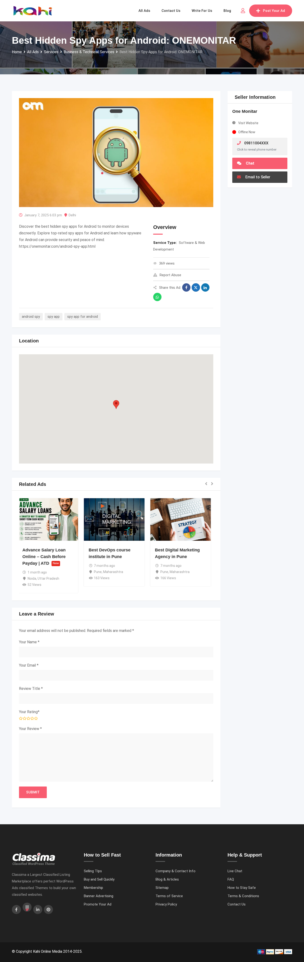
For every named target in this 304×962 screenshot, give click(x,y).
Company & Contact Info (175, 871)
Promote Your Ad (97, 904)
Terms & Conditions (243, 896)
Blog (227, 11)
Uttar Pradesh (50, 578)
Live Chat (235, 871)
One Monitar (244, 111)
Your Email (28, 665)
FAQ (231, 879)
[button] (116, 404)
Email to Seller (257, 177)
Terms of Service (169, 896)
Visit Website (248, 123)
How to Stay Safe (242, 888)
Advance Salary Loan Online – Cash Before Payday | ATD (45, 557)
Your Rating (29, 712)
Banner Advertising (98, 896)
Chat (249, 163)
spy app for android (82, 316)
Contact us (171, 11)
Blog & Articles (167, 879)
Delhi (72, 215)
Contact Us (237, 904)
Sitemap (162, 888)
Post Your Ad (274, 11)
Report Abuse (170, 275)
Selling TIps (93, 871)
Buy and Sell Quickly (99, 879)
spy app (54, 316)
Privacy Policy (166, 904)
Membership (93, 888)
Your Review (30, 728)
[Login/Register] (243, 10)
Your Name (29, 642)
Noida (34, 578)
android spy (31, 316)
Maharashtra (115, 572)
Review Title (31, 688)
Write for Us (202, 11)
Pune (100, 572)
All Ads (144, 11)
